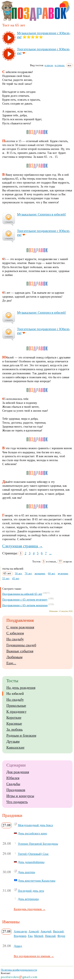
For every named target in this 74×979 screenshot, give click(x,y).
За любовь (14, 729)
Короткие (13, 717)
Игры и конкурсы (20, 796)
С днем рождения (20, 627)
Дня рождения (17, 772)
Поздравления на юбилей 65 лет (22, 593)
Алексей (34, 931)
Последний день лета (31, 890)
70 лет (28, 573)
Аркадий (45, 931)
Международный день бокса (35, 825)
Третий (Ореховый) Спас (33, 853)
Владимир (20, 936)
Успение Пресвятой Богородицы (38, 843)
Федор (61, 936)
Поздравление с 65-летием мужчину (24, 599)
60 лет (51, 573)
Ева (30, 936)
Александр (20, 931)
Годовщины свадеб (21, 645)
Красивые (14, 723)
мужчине (63, 573)
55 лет (5, 578)
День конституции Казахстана (36, 880)
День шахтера (26, 872)
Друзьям (13, 741)
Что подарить (17, 802)
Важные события (19, 651)
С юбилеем (15, 633)
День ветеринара (28, 899)
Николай (50, 936)
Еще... (11, 663)
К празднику (16, 711)
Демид (18, 946)
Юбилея (12, 778)
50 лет (18, 573)
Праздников (15, 790)
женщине (40, 573)
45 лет (15, 578)
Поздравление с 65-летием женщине (25, 605)
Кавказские (15, 747)
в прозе (49, 65)
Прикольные (16, 705)
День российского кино (32, 833)
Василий (58, 931)
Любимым (14, 657)
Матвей (38, 936)
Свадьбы (13, 784)
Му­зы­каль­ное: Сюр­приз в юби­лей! (41, 214)
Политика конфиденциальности (19, 969)
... (50, 553)
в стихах (60, 65)
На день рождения (20, 688)
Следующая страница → (22, 546)
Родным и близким (21, 735)
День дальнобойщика (31, 862)
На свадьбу (15, 639)
